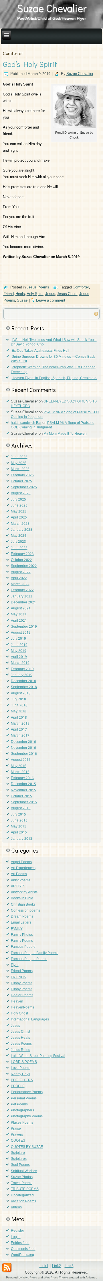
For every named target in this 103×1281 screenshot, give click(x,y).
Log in (16, 1237)
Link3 (69, 1266)
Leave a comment (50, 300)
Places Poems (22, 1123)
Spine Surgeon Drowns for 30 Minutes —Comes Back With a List (53, 359)
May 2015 (18, 826)
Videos (16, 1207)
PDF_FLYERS (22, 1080)
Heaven (17, 1002)
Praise (16, 1129)
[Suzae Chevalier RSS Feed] (7, 1267)
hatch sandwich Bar (26, 423)
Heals (20, 294)
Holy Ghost (19, 1013)
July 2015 (18, 815)
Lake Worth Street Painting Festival (38, 1056)
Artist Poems (20, 880)
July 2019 (18, 639)
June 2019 (19, 645)
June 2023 (19, 548)
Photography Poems (27, 1116)
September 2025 (24, 487)
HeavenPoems (22, 1007)
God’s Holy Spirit (30, 64)
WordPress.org (22, 1255)
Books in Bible (22, 898)
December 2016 (23, 742)
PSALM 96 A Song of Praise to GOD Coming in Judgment (55, 415)
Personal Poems (24, 1098)
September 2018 (24, 687)
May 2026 (18, 463)
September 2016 (24, 754)
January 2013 (21, 839)
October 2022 (21, 560)
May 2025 (18, 512)
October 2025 (21, 481)
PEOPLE (18, 1086)
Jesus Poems (38, 287)
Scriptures (19, 1159)
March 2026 (20, 469)
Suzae (22, 300)
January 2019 (21, 675)
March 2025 (20, 524)
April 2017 (19, 730)
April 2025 (19, 517)
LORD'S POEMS (24, 1062)
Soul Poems (20, 1165)
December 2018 (23, 681)
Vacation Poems (23, 1201)
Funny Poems (21, 983)
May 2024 (18, 536)
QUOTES (18, 1141)
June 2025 (19, 506)
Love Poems (20, 1068)
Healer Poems (22, 995)
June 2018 (19, 705)
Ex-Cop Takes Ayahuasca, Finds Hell (40, 351)
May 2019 (18, 651)
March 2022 (20, 584)
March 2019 (20, 663)
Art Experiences (23, 868)
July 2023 (18, 542)
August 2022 (21, 572)
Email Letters (21, 923)
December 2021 (23, 602)
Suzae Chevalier (51, 8)
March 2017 (20, 736)
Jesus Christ (67, 294)
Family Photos (22, 935)
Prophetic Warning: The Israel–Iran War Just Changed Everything (53, 370)
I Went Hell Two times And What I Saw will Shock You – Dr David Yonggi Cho (54, 342)
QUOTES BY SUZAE (27, 1147)
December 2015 (23, 784)
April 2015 (19, 832)
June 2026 (19, 457)
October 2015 (21, 796)
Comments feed (23, 1249)
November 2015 (23, 790)
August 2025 (21, 493)
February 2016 (22, 778)
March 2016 (20, 772)
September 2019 (24, 627)
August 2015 (21, 808)
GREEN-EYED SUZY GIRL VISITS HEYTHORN (54, 404)
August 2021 (21, 608)
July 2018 (18, 699)
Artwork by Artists (24, 892)
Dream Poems (22, 917)
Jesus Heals (20, 1038)
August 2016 (21, 760)
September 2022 (24, 566)
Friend (8, 294)
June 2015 (19, 820)
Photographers (22, 1110)
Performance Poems (27, 1092)
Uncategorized (22, 1195)
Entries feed (20, 1243)
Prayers (17, 1135)
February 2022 (22, 590)
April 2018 (19, 718)
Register (17, 1231)
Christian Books (23, 905)
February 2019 (22, 669)
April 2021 (19, 621)
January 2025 (21, 530)
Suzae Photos (22, 1177)
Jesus (50, 294)
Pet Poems (19, 1104)
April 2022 (19, 578)
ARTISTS (18, 886)
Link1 (43, 1266)
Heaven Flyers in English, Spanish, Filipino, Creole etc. (54, 378)
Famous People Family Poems (34, 953)
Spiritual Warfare (24, 1171)
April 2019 (19, 657)
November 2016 (23, 748)
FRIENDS (18, 977)
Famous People (23, 947)
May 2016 (18, 766)
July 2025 (18, 500)
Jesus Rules (20, 1050)
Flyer (15, 965)
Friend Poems (22, 971)
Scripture (18, 1153)
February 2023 (22, 554)
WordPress (30, 1277)
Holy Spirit (35, 294)
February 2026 (22, 475)
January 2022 (21, 596)
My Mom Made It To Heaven (65, 434)
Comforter (81, 287)
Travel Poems (21, 1183)
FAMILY (17, 929)
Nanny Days (20, 1074)
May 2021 (18, 614)
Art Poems (19, 874)
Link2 (56, 1266)
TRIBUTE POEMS (25, 1189)
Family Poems (22, 941)
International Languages (30, 1019)
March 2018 (20, 724)
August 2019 (21, 633)
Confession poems (25, 911)
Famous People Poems (29, 959)
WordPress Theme (56, 1277)
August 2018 (21, 693)
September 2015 (24, 802)
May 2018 (18, 711)
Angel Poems (21, 862)
